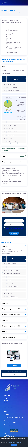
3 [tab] (16, 214)
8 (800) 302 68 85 (11, 422)
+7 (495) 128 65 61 (11, 420)
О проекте (6, 398)
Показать (22, 156)
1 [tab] (11, 214)
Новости (6, 400)
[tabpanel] (14, 205)
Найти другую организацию (14, 372)
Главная (2, 13)
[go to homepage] (5, 3)
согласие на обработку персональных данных (14, 228)
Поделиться (14, 365)
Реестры (7, 13)
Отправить (14, 233)
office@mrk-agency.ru (11, 425)
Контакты (6, 405)
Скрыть (25, 66)
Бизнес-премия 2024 (9, 407)
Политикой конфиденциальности (15, 442)
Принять (14, 445)
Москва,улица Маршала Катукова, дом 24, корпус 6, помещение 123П (15, 416)
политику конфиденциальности (15, 229)
